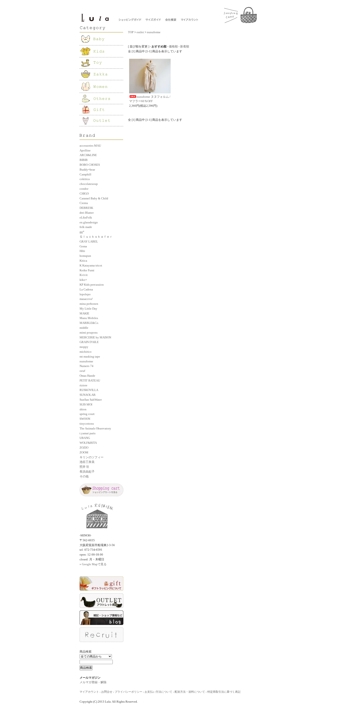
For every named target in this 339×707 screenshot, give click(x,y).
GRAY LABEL (89, 241)
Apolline (85, 150)
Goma (83, 246)
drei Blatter (87, 212)
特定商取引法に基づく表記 (224, 691)
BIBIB (84, 160)
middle (84, 327)
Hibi (82, 251)
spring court (87, 414)
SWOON (85, 418)
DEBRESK (86, 208)
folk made (86, 227)
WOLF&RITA (88, 442)
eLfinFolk (86, 217)
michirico (86, 351)
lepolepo (85, 294)
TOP (131, 32)
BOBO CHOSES (90, 164)
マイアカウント (89, 691)
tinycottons (87, 423)
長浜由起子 (87, 471)
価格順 (173, 46)
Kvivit (84, 275)
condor (84, 188)
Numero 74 (86, 366)
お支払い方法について (158, 691)
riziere (83, 385)
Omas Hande (87, 375)
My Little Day (88, 308)
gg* (82, 232)
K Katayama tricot (91, 265)
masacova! (86, 299)
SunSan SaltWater (91, 399)
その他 (84, 476)
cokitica (85, 179)
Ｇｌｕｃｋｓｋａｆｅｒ (96, 236)
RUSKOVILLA (89, 390)
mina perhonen (89, 303)
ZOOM (84, 452)
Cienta (84, 203)
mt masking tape (90, 356)
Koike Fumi (87, 270)
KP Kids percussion (92, 284)
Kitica (83, 260)
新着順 (184, 46)
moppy (84, 347)
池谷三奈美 (87, 462)
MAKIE (84, 313)
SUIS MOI (86, 404)
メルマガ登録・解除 (93, 682)
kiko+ (83, 279)
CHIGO (84, 193)
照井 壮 (84, 466)
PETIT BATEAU (90, 380)
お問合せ (106, 691)
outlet (140, 32)
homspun (85, 255)
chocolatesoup (89, 184)
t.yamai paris (87, 433)
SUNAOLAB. (88, 394)
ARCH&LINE (88, 155)
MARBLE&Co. (89, 323)
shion (83, 409)
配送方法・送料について (190, 691)
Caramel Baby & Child (94, 198)
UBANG (85, 438)
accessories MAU (90, 145)
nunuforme (86, 361)
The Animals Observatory (95, 428)
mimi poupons (89, 332)
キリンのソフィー (92, 457)
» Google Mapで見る (93, 564)
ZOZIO (84, 447)
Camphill (85, 174)
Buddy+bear (87, 169)
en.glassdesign (89, 222)
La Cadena (86, 289)
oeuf (82, 371)
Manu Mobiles (89, 318)
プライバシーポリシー (128, 691)
